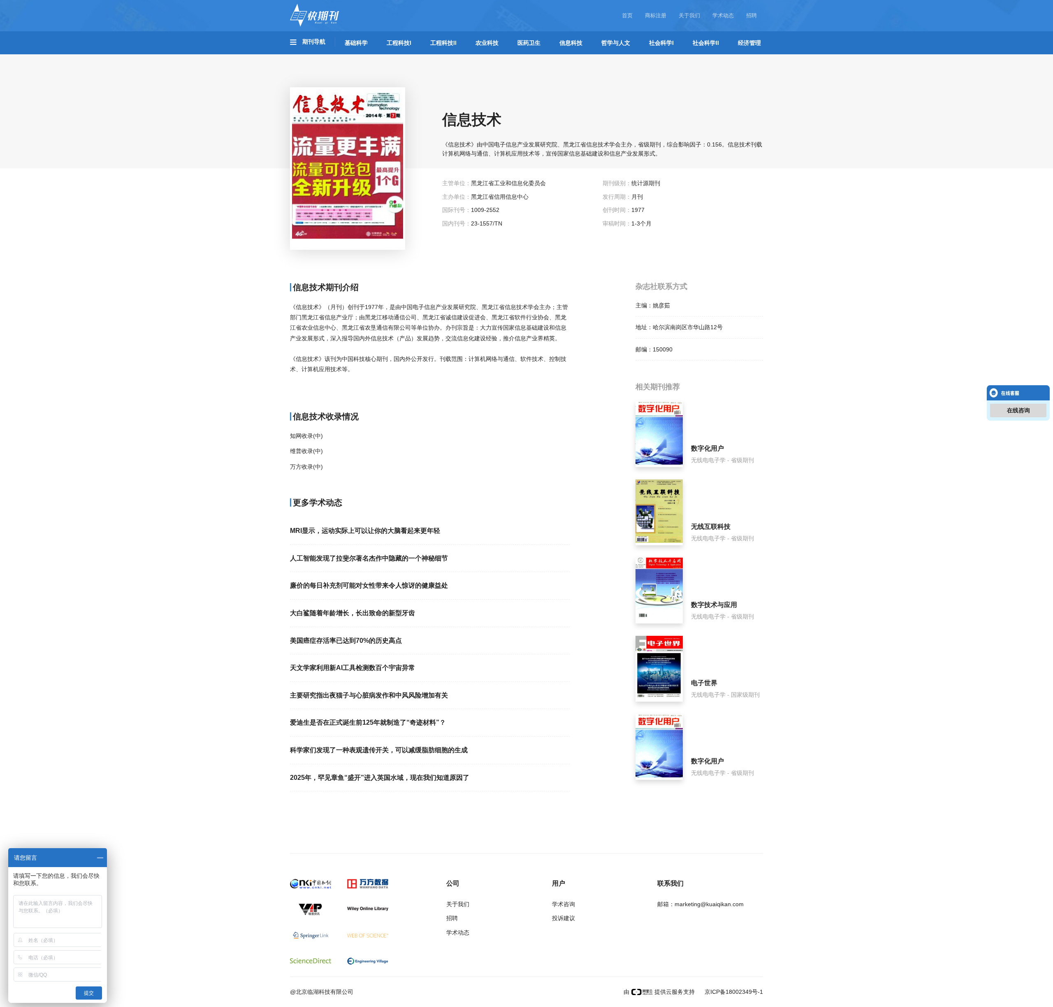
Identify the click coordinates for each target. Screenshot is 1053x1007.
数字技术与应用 (714, 604)
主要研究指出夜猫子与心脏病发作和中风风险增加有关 (369, 695)
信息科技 (570, 43)
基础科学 (356, 43)
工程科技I (399, 43)
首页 (627, 15)
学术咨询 (563, 904)
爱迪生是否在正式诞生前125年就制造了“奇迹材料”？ (368, 722)
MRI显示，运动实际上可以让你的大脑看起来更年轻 (365, 530)
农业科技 (487, 43)
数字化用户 (707, 448)
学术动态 (723, 15)
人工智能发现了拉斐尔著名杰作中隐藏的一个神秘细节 (369, 558)
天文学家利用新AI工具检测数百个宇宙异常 (352, 667)
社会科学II (706, 43)
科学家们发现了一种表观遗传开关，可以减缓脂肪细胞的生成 (379, 750)
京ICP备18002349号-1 (733, 991)
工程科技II (443, 43)
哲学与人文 (615, 43)
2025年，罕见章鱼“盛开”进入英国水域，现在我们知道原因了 (379, 777)
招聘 (751, 15)
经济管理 (749, 43)
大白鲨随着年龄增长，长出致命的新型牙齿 (352, 612)
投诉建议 (563, 918)
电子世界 (704, 682)
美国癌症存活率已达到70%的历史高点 (346, 640)
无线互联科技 (711, 526)
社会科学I (661, 43)
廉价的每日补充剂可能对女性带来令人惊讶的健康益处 (369, 585)
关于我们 (689, 15)
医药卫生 (528, 43)
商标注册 (655, 15)
